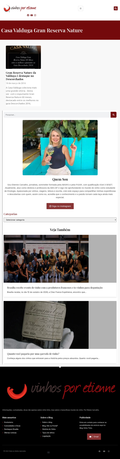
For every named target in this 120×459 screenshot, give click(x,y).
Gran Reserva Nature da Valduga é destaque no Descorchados (21, 76)
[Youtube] (31, 15)
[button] (116, 8)
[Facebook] (28, 15)
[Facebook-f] (99, 451)
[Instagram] (35, 15)
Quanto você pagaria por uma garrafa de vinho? (33, 353)
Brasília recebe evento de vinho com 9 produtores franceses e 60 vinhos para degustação (55, 287)
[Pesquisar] (113, 115)
